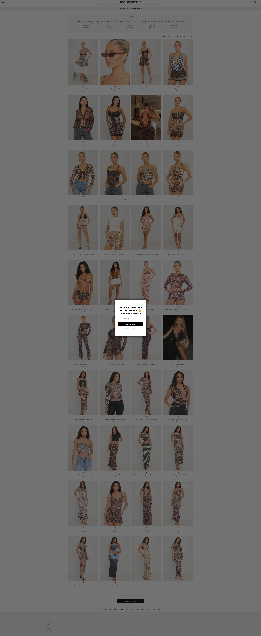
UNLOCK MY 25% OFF (130, 324)
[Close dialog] (144, 301)
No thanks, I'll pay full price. (130, 328)
